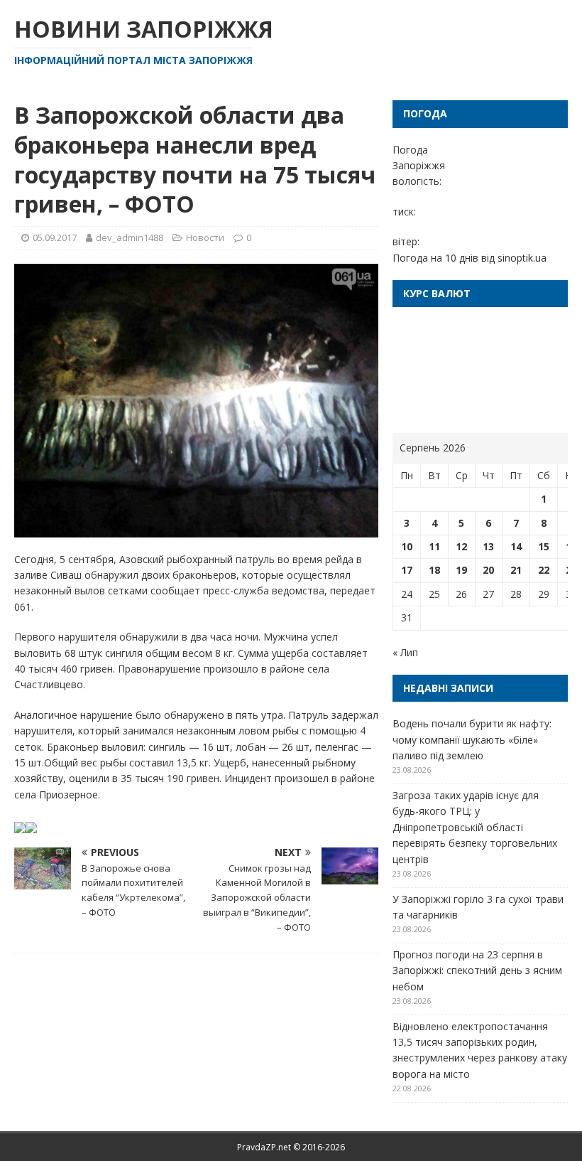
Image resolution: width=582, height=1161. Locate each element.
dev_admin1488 (129, 237)
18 (434, 570)
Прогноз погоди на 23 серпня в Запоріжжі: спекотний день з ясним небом (477, 970)
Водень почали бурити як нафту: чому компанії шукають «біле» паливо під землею (471, 739)
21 (516, 570)
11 (434, 546)
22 (543, 570)
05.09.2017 (55, 237)
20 (488, 570)
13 (488, 546)
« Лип (405, 652)
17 (406, 570)
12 (461, 546)
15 (543, 546)
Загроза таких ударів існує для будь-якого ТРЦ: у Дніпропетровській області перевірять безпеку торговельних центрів (474, 827)
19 (461, 570)
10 (406, 546)
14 (516, 546)
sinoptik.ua (522, 257)
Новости (205, 237)
